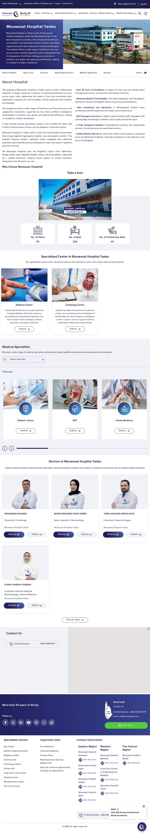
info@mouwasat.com (129, 717)
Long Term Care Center (15, 773)
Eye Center (9, 747)
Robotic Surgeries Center (16, 751)
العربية (143, 4)
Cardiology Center (12, 764)
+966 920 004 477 (138, 712)
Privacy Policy (46, 756)
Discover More (73, 620)
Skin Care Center (12, 786)
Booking (12, 534)
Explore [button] (22, 329)
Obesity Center (11, 778)
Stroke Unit (9, 769)
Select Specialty (17, 359)
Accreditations (47, 747)
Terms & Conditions (49, 751)
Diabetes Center (11, 756)
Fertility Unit (10, 760)
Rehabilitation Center (14, 782)
